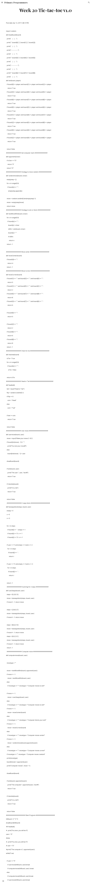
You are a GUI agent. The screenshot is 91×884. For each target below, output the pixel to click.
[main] (45, 10)
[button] (2, 2)
